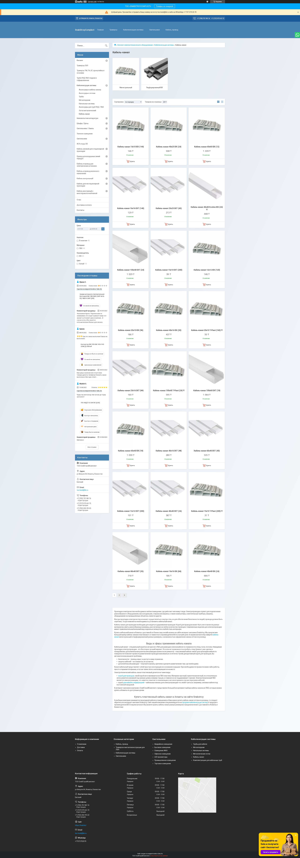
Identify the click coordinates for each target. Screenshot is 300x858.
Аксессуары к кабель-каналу (90, 90)
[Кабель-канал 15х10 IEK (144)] (130, 125)
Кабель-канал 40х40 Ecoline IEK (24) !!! (207, 208)
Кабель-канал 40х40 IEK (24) (206, 571)
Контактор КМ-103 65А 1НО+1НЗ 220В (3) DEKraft (92, 345)
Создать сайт (92, 1)
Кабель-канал (84, 114)
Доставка (81, 747)
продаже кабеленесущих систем (194, 702)
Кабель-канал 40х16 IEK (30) (168, 330)
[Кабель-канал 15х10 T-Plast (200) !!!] (207, 490)
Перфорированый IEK (154, 87)
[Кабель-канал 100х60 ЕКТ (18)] (207, 369)
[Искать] (106, 45)
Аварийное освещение (163, 744)
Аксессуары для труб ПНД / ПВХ (91, 107)
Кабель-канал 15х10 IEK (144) (131, 147)
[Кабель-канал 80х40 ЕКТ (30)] (130, 550)
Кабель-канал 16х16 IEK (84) (168, 571)
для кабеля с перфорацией (133, 682)
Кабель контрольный (85, 178)
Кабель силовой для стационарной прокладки (90, 150)
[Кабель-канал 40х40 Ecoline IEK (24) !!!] (207, 186)
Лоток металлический (87, 110)
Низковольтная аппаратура (87, 118)
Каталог (80, 60)
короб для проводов (126, 676)
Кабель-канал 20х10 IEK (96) (130, 330)
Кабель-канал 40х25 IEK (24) (168, 147)
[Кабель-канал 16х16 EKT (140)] (130, 186)
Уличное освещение (85, 134)
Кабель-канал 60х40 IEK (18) (130, 451)
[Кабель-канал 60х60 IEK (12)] (207, 125)
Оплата (80, 750)
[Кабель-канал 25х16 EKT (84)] (130, 369)
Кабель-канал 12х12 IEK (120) (207, 270)
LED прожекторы (160, 757)
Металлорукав (84, 100)
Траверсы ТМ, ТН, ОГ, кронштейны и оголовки (90, 72)
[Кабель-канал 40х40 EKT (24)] (169, 490)
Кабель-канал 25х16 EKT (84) (131, 390)
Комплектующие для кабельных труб (207, 760)
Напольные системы (87, 104)
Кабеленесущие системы (133, 30)
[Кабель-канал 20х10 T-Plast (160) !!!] (207, 309)
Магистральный (126, 87)
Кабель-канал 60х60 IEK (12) (206, 147)
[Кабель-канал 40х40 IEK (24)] (207, 550)
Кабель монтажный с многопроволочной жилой (87, 192)
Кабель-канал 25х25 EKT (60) (169, 208)
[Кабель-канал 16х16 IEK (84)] (169, 550)
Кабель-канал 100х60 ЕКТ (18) (206, 390)
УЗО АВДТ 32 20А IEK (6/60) (90, 403)
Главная (100, 30)
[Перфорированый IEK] (154, 71)
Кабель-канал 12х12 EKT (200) (130, 511)
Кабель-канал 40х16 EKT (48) (169, 451)
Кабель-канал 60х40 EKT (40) (207, 451)
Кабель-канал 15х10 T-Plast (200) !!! (207, 511)
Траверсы (113, 30)
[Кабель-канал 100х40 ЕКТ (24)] (130, 249)
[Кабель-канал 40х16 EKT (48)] (169, 430)
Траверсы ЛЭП (82, 65)
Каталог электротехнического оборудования (135, 45)
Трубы (81, 97)
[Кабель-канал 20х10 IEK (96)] (130, 309)
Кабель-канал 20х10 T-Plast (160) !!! (207, 330)
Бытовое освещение (162, 747)
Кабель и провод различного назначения (88, 172)
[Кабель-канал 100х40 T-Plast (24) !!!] (169, 369)
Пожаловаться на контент (159, 856)
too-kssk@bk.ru (82, 490)
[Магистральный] (125, 71)
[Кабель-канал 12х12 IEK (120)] (207, 249)
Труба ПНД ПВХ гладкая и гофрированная (87, 79)
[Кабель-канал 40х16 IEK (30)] (169, 309)
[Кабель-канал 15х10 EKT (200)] (169, 249)
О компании (81, 744)
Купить (132, 161)
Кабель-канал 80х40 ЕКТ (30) (131, 571)
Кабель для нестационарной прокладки (88, 185)
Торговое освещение (162, 763)
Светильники (154, 30)
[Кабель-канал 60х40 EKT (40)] (207, 430)
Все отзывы (92, 447)
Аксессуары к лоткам (87, 93)
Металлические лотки (201, 754)
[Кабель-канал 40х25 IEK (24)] (169, 125)
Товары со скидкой (164, 6)
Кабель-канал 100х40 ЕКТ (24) (130, 270)
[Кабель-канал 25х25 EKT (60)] (169, 186)
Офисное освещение (162, 754)
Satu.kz (160, 853)
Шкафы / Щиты (82, 123)
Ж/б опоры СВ (82, 144)
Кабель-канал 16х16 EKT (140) (130, 208)
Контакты (80, 210)
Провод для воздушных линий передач (88, 157)
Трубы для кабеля (200, 744)
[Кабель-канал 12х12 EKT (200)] (130, 490)
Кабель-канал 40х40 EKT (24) (169, 511)
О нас (79, 200)
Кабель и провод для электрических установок (87, 165)
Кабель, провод (172, 30)
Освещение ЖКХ (160, 750)
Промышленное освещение (165, 760)
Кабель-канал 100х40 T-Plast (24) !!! (168, 390)
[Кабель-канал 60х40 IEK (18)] (130, 430)
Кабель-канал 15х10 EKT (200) (168, 270)
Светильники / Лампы (85, 128)
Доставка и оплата (84, 205)
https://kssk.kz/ (80, 825)
